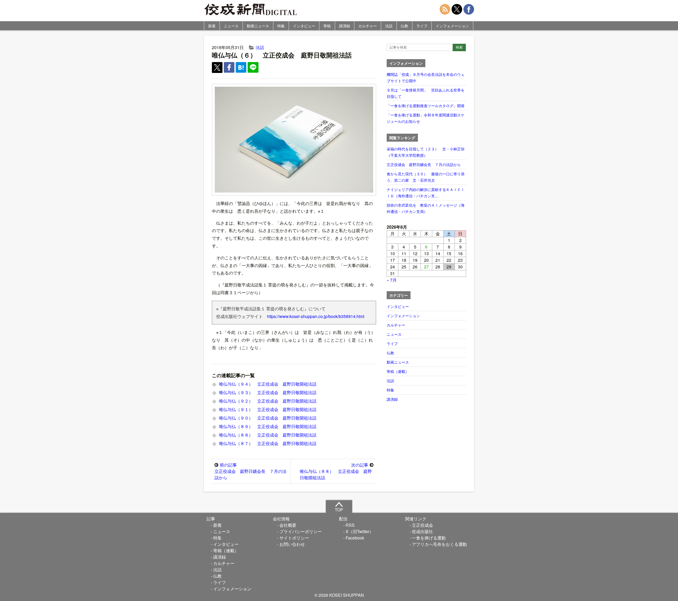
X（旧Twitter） (359, 531)
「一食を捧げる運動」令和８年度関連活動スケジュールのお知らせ (426, 118)
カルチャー (367, 25)
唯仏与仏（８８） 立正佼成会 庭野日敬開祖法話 (267, 435)
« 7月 (392, 280)
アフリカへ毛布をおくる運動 (439, 544)
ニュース (231, 25)
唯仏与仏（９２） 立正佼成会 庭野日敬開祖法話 (267, 401)
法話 (388, 25)
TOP (339, 510)
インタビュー (304, 25)
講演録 (344, 25)
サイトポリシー (294, 538)
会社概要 (287, 525)
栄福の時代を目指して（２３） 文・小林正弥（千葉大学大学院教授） (426, 152)
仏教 (404, 25)
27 (426, 267)
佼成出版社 (422, 531)
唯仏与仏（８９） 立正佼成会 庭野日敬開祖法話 (267, 426)
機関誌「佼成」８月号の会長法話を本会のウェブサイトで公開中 (426, 77)
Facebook (355, 538)
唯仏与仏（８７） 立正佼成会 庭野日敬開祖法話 (267, 443)
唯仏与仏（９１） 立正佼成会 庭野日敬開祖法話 (267, 409)
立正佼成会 (422, 525)
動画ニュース (258, 25)
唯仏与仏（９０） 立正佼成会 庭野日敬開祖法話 (267, 418)
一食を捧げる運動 (429, 538)
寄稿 (327, 25)
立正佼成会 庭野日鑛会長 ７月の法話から (251, 471)
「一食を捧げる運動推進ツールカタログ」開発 (426, 105)
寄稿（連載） (398, 371)
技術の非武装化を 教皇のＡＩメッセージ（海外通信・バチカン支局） (426, 208)
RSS (350, 525)
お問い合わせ (292, 544)
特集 (281, 25)
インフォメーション (452, 25)
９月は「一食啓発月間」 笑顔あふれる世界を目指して (426, 93)
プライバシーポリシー (300, 531)
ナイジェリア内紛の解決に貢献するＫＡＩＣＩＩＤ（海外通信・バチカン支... (426, 192)
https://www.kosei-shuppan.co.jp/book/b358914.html (315, 316)
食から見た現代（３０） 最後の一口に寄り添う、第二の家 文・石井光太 (426, 177)
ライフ (421, 25)
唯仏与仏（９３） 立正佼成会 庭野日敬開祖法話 (267, 392)
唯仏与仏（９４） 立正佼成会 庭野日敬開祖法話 (267, 384)
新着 (212, 25)
